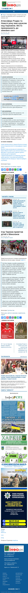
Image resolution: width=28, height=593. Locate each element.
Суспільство (10, 310)
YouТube (14, 99)
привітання (21, 313)
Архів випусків (23, 356)
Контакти (18, 583)
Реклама (18, 581)
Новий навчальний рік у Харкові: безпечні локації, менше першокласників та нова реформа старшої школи (14, 146)
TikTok (21, 99)
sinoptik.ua (15, 540)
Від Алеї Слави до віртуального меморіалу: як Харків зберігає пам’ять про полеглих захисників (19, 215)
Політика (5, 574)
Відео (4, 14)
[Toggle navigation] (14, 11)
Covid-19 (5, 576)
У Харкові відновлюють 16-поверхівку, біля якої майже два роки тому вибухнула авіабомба (13, 387)
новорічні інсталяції (10, 166)
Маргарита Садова (8, 237)
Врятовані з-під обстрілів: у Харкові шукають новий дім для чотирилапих (18, 225)
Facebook (15, 96)
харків (19, 166)
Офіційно (5, 581)
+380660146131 (10, 554)
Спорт (4, 579)
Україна (5, 573)
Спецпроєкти (6, 584)
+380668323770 (10, 564)
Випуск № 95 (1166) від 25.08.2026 (14, 432)
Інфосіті (23, 260)
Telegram (6, 97)
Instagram (13, 97)
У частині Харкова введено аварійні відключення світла (6, 345)
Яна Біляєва (6, 33)
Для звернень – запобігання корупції (19, 575)
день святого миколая (11, 313)
